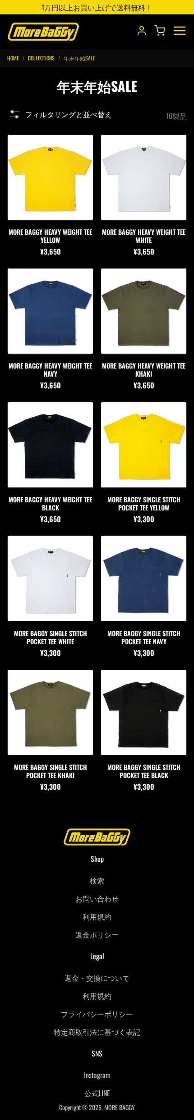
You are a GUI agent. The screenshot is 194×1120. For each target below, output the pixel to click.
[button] (59, 114)
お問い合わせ (97, 898)
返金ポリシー (97, 934)
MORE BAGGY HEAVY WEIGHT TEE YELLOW (50, 236)
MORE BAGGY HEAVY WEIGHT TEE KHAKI (143, 369)
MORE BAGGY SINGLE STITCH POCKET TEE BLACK (143, 771)
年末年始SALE (79, 58)
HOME (13, 58)
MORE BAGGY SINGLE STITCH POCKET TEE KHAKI (50, 771)
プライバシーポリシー (97, 1013)
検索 (97, 880)
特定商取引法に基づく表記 (97, 1031)
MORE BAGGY (119, 1107)
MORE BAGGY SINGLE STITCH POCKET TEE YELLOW (143, 503)
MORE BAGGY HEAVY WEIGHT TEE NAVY (50, 369)
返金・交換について (97, 977)
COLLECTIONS (41, 58)
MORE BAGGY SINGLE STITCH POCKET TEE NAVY (143, 637)
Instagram (97, 1075)
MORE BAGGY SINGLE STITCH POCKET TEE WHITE (50, 637)
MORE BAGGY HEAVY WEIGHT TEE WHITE (143, 236)
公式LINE (97, 1093)
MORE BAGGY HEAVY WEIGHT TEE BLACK (50, 503)
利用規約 (97, 916)
